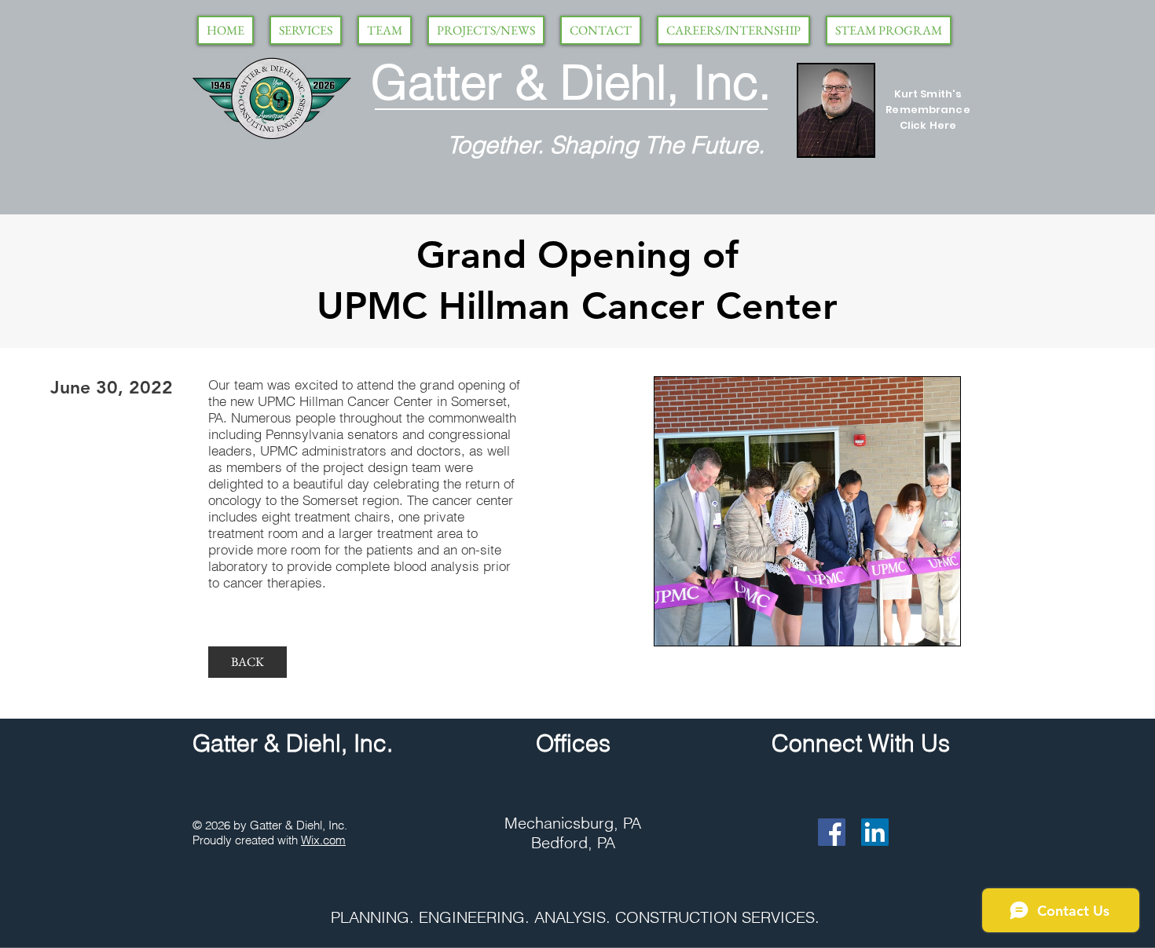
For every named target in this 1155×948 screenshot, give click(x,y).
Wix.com (323, 840)
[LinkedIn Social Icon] (875, 832)
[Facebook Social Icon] (831, 832)
